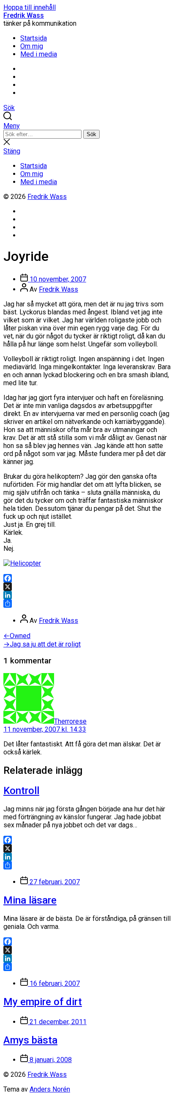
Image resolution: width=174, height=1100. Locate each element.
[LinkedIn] (87, 595)
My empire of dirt (42, 1002)
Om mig (31, 46)
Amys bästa (30, 1040)
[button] (87, 126)
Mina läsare (30, 900)
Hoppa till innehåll (29, 7)
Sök (91, 134)
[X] (87, 586)
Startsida (33, 38)
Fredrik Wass (23, 15)
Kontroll (21, 791)
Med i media (38, 54)
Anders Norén (50, 1089)
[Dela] (87, 603)
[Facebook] (87, 578)
